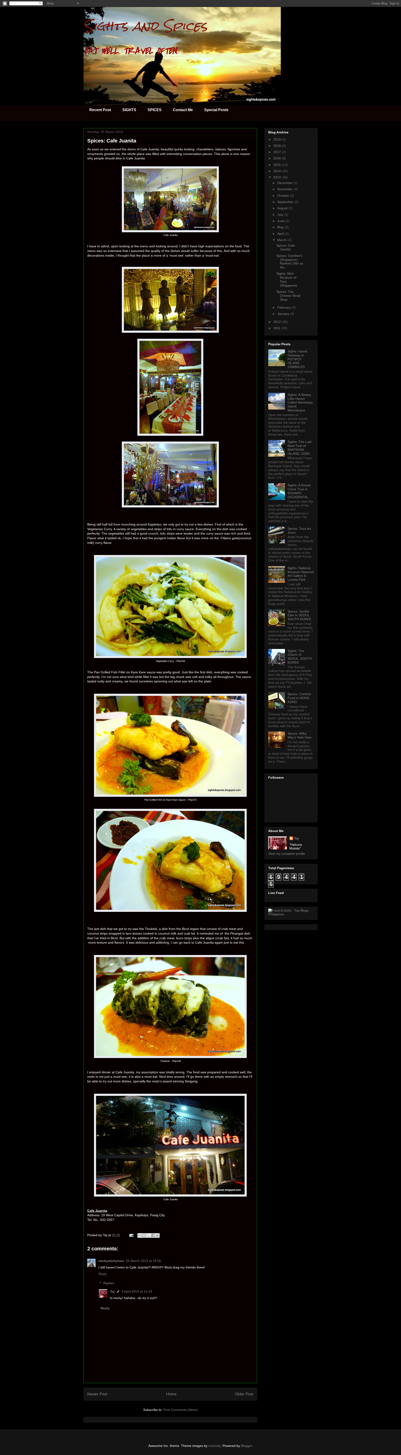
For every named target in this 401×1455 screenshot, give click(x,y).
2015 (277, 165)
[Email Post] (131, 1235)
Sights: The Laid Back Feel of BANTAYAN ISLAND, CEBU (299, 447)
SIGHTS (129, 110)
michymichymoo (111, 1261)
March (282, 240)
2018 (277, 146)
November (285, 189)
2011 (277, 328)
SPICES (155, 110)
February (284, 307)
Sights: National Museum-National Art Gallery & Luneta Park (301, 573)
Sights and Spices (145, 25)
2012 (277, 322)
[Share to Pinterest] (157, 1235)
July (280, 214)
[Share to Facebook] (153, 1235)
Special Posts (216, 110)
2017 (277, 152)
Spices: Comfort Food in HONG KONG (299, 698)
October (283, 195)
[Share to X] (148, 1235)
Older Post (244, 1394)
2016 (277, 158)
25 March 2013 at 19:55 (143, 1261)
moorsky (214, 1446)
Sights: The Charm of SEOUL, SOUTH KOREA (300, 656)
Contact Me (183, 110)
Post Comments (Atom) (180, 1410)
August (282, 208)
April (281, 234)
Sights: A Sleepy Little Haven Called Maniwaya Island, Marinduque (300, 402)
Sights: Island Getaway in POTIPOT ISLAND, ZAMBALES (297, 359)
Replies (108, 1283)
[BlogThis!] (144, 1235)
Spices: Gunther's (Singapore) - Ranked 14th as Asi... (289, 261)
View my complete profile (286, 853)
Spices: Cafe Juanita (285, 247)
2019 (277, 139)
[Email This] (139, 1235)
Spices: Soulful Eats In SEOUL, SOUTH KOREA (299, 615)
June (281, 221)
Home (171, 1394)
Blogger (246, 1446)
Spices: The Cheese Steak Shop (288, 295)
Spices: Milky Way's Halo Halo (299, 735)
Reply (102, 1274)
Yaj (112, 1291)
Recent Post (100, 110)
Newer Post (97, 1394)
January (283, 314)
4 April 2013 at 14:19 (137, 1291)
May (281, 227)
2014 (277, 171)
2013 (277, 177)
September (285, 202)
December (285, 183)
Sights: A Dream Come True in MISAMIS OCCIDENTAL (299, 491)
